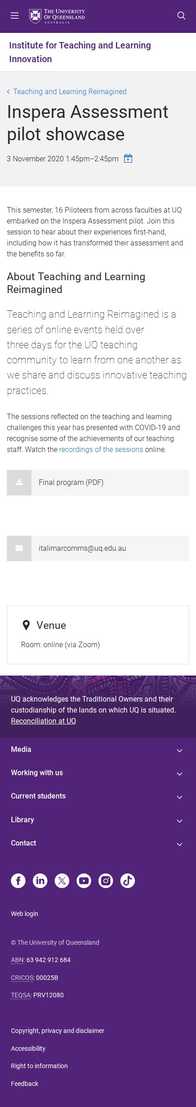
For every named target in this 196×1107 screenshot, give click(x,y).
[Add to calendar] (129, 158)
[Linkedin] (40, 881)
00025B (47, 977)
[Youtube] (84, 881)
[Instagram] (105, 881)
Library (22, 819)
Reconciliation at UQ (43, 721)
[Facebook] (18, 881)
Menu (14, 16)
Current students (38, 796)
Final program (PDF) (71, 482)
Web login (24, 913)
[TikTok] (127, 881)
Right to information (39, 1066)
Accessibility (28, 1048)
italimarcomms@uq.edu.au (82, 548)
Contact (23, 843)
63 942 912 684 (48, 959)
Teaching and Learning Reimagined (70, 91)
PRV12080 (48, 995)
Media (21, 749)
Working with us (37, 772)
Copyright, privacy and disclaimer (57, 1030)
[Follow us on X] (62, 881)
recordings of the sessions (101, 449)
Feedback (24, 1083)
